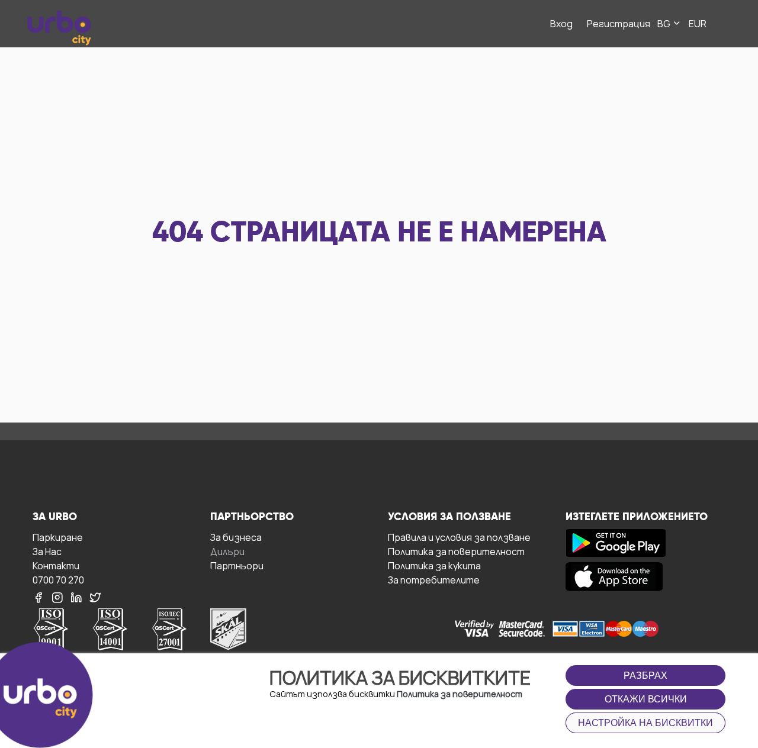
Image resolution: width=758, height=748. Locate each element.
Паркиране (58, 537)
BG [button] (664, 23)
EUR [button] (697, 23)
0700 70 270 (58, 579)
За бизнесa (236, 537)
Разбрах (645, 675)
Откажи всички (646, 699)
